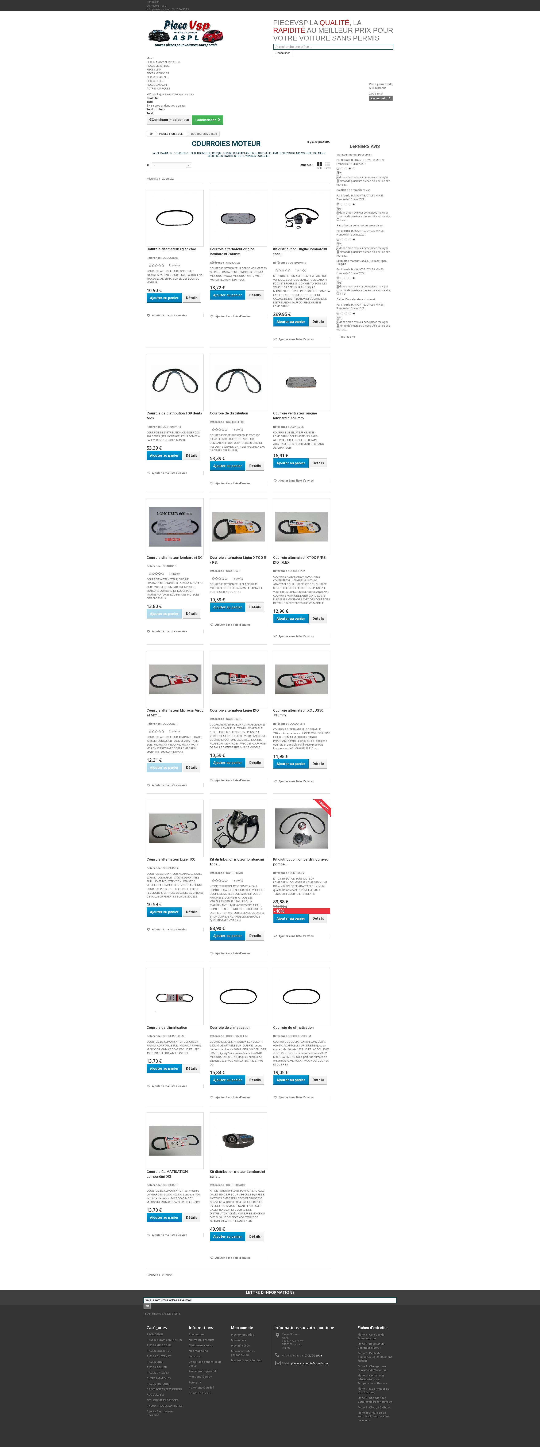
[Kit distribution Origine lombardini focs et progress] (301, 218)
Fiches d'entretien (373, 1327)
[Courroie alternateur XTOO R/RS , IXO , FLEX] (301, 526)
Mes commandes (242, 1334)
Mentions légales (200, 1376)
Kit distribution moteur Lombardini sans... (237, 1174)
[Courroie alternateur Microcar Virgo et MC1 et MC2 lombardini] (175, 679)
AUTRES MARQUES (158, 88)
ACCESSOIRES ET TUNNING (164, 1389)
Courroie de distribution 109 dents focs (174, 415)
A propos (195, 1382)
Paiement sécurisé (201, 1387)
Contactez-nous (156, 5)
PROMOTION (155, 1334)
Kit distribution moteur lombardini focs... (237, 861)
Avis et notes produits (203, 1371)
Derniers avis (365, 146)
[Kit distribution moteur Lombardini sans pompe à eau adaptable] (238, 1140)
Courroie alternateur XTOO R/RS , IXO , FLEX (300, 559)
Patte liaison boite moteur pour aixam (359, 225)
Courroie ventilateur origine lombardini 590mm (295, 415)
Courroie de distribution (229, 413)
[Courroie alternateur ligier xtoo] (175, 218)
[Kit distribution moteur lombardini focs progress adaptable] (238, 828)
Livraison (195, 1356)
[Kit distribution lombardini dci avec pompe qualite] (301, 828)
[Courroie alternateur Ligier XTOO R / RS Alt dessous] (238, 526)
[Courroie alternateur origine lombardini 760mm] (238, 218)
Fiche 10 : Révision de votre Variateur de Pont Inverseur (373, 1416)
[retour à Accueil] (151, 134)
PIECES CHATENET (158, 77)
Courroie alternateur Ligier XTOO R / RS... (238, 559)
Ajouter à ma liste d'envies (169, 315)
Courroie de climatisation (167, 1027)
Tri (148, 164)
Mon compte (242, 1327)
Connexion (153, 1)
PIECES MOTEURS (158, 1383)
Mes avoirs (238, 1340)
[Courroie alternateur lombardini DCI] (175, 526)
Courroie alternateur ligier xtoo (171, 249)
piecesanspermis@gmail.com (309, 1363)
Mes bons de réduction (246, 1360)
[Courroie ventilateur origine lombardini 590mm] (301, 382)
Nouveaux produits (201, 1339)
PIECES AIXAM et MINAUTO (163, 62)
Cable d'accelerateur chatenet (355, 299)
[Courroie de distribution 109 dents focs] (175, 382)
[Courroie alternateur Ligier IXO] (238, 679)
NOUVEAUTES (156, 1394)
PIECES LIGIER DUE (158, 65)
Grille (319, 168)
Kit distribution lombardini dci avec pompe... (301, 861)
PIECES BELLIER (156, 81)
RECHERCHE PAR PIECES (162, 1400)
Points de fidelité (200, 1393)
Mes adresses (240, 1345)
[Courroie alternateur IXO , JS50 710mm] (301, 679)
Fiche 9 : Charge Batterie (374, 1407)
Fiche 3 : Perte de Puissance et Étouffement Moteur (375, 1357)
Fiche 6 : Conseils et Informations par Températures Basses (372, 1379)
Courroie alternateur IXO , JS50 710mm (298, 712)
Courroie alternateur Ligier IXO (234, 710)
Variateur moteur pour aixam (354, 154)
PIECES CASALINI (157, 84)
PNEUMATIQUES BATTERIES (164, 1405)
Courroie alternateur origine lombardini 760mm (232, 251)
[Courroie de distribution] (238, 382)
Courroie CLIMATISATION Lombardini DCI (167, 1174)
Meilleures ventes (201, 1345)
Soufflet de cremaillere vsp (353, 190)
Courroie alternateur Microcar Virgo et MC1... (175, 712)
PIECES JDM (154, 69)
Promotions (196, 1334)
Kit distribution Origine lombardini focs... (300, 251)
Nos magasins (198, 1350)
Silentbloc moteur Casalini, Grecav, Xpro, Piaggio (361, 262)
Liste (327, 168)
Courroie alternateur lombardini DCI (175, 557)
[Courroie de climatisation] (175, 996)
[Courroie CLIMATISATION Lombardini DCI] (175, 1140)
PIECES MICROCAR (158, 73)
